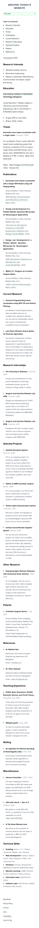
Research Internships (14, 42)
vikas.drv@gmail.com (19, 679)
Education (9, 28)
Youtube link (14, 168)
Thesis (8, 32)
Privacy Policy (8, 903)
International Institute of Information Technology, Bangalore (18, 95)
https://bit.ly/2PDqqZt (14, 818)
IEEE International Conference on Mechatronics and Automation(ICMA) (19, 262)
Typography (7, 916)
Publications (10, 35)
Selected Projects (12, 45)
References (10, 52)
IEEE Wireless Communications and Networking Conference (18, 198)
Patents (9, 48)
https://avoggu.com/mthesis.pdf (21, 165)
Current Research (12, 38)
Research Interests (13, 25)
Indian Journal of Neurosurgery (18, 284)
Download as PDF (11, 58)
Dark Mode (7, 899)
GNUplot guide (12, 723)
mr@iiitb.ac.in (16, 662)
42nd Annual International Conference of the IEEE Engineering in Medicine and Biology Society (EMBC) (17, 229)
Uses (5, 912)
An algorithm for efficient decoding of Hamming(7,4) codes (18, 750)
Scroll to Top (7, 920)
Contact (6, 907)
